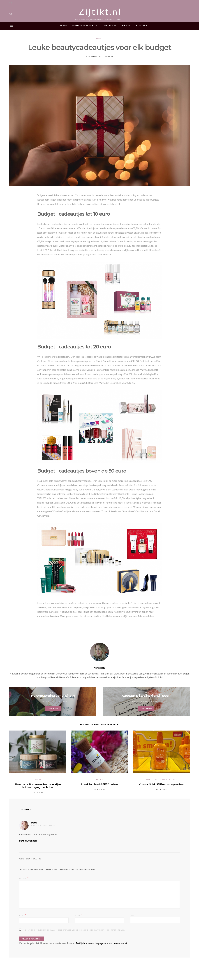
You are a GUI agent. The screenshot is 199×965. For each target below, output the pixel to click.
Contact (141, 25)
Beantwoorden (28, 841)
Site (132, 916)
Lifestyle (107, 25)
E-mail (78, 915)
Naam (22, 915)
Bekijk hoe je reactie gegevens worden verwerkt (101, 943)
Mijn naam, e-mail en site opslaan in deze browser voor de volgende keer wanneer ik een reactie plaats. (74, 930)
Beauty (99, 38)
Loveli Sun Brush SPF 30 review (99, 784)
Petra (34, 822)
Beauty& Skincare (83, 25)
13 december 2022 (47, 701)
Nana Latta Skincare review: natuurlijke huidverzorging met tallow (38, 786)
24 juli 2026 (38, 792)
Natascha (109, 56)
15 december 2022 (94, 56)
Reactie (23, 879)
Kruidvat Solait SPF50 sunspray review (161, 784)
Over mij (126, 25)
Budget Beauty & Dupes (165, 779)
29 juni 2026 (99, 790)
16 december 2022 (140, 701)
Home (63, 25)
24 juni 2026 (161, 790)
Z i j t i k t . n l (99, 11)
